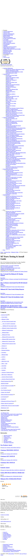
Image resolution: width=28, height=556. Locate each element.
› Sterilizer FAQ (4, 417)
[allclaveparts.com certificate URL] (21, 497)
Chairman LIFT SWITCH (8, 456)
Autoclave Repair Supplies (11, 114)
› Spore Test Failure (5, 416)
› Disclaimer (3, 422)
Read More (3, 277)
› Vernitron (3, 370)
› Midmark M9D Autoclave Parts (8, 339)
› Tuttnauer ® (4, 345)
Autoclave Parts (6, 32)
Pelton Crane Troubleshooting (12, 146)
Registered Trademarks (8, 546)
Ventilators (5, 45)
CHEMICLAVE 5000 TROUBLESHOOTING (16, 163)
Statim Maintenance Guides (11, 72)
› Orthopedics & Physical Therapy (8, 401)
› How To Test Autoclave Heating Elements (9, 426)
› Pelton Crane (4, 348)
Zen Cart (21, 553)
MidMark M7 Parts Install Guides (7, 269)
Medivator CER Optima (11, 201)
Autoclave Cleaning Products (12, 109)
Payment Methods (7, 534)
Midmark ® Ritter (9, 78)
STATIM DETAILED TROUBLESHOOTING (16, 128)
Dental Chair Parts (9, 171)
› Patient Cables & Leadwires (7, 403)
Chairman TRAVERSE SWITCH (10, 450)
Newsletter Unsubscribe (9, 442)
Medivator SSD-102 (10, 209)
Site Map (5, 440)
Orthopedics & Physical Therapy (10, 46)
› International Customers (6, 425)
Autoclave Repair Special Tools (12, 116)
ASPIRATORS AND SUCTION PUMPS (12, 49)
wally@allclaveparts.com (6, 521)
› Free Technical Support (6, 390)
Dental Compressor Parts (11, 182)
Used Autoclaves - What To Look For (11, 551)
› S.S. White (3, 368)
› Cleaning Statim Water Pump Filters (8, 423)
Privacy (25, 553)
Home (2, 252)
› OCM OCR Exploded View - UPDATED (9, 415)
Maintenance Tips (6, 52)
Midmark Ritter (9, 90)
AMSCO (8, 95)
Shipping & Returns (8, 435)
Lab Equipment (6, 44)
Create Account (6, 57)
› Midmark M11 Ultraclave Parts (8, 341)
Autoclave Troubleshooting (8, 33)
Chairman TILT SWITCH (8, 462)
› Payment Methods (5, 424)
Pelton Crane (8, 83)
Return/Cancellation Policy (8, 549)
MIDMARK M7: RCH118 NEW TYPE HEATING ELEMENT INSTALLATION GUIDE (14, 306)
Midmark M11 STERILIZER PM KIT (11, 479)
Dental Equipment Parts (8, 35)
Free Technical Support (8, 40)
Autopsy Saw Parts (7, 42)
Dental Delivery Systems (11, 184)
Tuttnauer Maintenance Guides (12, 70)
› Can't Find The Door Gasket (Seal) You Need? (10, 429)
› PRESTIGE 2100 (5, 361)
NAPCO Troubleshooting (11, 132)
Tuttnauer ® (8, 81)
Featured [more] (5, 467)
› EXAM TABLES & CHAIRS (7, 385)
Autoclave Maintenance (8, 31)
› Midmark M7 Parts (5, 334)
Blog (4, 250)
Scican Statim (8, 76)
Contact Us (6, 439)
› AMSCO (3, 359)
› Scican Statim (4, 317)
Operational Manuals (7, 51)
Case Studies (5, 39)
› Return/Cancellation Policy (6, 419)
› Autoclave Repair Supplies (7, 376)
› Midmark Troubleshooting (7, 330)
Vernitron (8, 106)
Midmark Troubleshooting (11, 137)
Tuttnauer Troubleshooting (11, 139)
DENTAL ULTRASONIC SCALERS (14, 177)
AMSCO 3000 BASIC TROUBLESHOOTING (16, 152)
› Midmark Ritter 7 (5, 332)
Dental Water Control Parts (11, 193)
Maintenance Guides (7, 50)
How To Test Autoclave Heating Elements (12, 550)
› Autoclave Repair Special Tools (8, 379)
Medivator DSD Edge (10, 206)
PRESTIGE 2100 (9, 97)
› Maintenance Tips (4, 407)
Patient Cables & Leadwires (9, 47)
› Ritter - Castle (4, 363)
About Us (8, 248)
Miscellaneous (9, 179)
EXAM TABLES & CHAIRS (9, 38)
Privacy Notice (7, 436)
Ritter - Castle (8, 99)
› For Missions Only (5, 412)
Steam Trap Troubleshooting (11, 167)
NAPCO (7, 92)
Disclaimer (5, 548)
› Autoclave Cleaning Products (7, 372)
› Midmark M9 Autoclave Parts (7, 337)
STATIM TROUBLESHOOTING (13, 142)
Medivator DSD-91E (10, 204)
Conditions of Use (7, 437)
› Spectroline (3, 365)
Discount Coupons (7, 441)
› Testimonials (3, 428)
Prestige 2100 (8, 119)
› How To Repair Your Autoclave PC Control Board (11, 414)
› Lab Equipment (4, 396)
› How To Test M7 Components (8, 323)
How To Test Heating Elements (12, 135)
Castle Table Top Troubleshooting (13, 159)
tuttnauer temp (9, 124)
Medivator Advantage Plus (11, 197)
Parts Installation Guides (8, 53)
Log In (4, 56)
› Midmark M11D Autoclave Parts (8, 343)
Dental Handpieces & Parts (11, 173)
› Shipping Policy (4, 418)
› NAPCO (3, 356)
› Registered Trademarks (6, 421)
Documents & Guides (10, 144)
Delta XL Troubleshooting (11, 157)
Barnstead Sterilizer (10, 85)
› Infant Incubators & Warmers (7, 394)
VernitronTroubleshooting (11, 130)
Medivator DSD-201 (10, 199)
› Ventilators (3, 399)
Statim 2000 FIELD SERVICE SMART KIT (12, 472)
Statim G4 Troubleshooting (11, 122)
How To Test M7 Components (7, 266)
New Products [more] (6, 445)
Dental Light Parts (9, 189)
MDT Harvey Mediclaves (11, 111)
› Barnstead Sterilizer (5, 350)
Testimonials (5, 533)
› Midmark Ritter (4, 354)
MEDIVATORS (6, 36)
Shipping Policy (6, 545)
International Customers (8, 544)
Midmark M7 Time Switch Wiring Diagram (12, 289)
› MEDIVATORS (4, 383)
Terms (2, 554)
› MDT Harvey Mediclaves (6, 374)
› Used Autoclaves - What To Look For (9, 430)
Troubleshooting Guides (11, 149)
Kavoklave (8, 88)
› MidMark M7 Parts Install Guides (8, 325)
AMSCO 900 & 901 (10, 155)
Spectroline (8, 102)
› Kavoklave (3, 352)
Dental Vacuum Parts (10, 191)
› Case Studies (3, 387)
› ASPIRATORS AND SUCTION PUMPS (10, 405)
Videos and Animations (8, 37)
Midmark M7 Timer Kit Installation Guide (12, 297)
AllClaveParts (11, 553)
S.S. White (8, 104)
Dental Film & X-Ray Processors (12, 186)
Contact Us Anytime (5, 514)
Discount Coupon (6, 536)
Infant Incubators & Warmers (9, 43)
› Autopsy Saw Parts (5, 392)
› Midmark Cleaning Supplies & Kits (9, 328)
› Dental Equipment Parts (6, 381)
